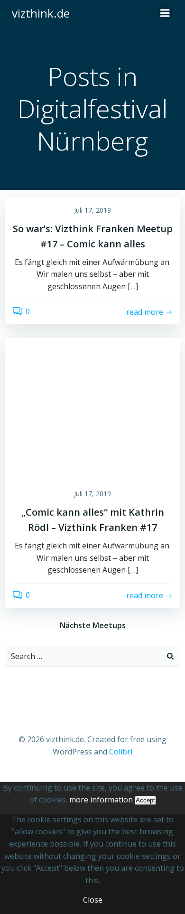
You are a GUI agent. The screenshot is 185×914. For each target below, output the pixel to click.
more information (101, 799)
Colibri (120, 751)
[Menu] (165, 13)
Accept (145, 800)
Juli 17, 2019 (92, 210)
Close (92, 900)
